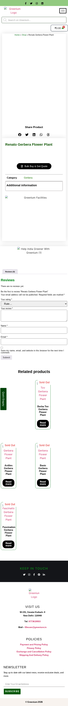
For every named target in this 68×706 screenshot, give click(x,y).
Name (4, 326)
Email (4, 337)
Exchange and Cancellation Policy (34, 651)
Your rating (6, 299)
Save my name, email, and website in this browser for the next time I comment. (32, 352)
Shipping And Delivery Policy (34, 655)
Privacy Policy (34, 648)
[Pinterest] (39, 574)
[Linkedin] (42, 3)
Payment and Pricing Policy (34, 644)
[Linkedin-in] (44, 574)
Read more (43, 423)
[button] (19, 134)
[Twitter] (31, 3)
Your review (7, 308)
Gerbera (28, 177)
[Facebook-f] (25, 3)
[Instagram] (36, 3)
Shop (24, 35)
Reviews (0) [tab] (10, 272)
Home (17, 35)
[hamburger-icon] (62, 10)
